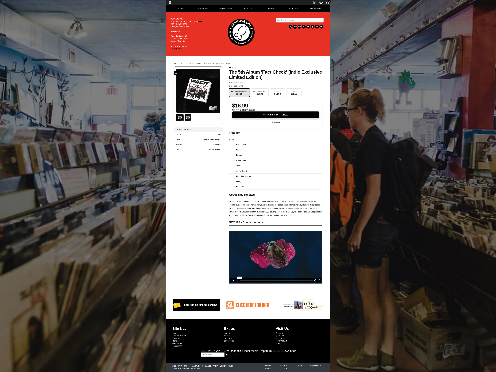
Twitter (280, 336)
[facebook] (304, 26)
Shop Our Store (179, 336)
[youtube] (312, 26)
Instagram (282, 341)
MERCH (271, 9)
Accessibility (315, 366)
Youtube (281, 338)
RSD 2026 (248, 9)
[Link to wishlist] (314, 3)
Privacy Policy (268, 367)
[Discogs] (299, 26)
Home (176, 63)
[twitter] (308, 26)
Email (279, 343)
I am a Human (233, 354)
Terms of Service (284, 367)
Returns (300, 366)
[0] (327, 3)
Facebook (281, 333)
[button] (203, 8)
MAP (200, 21)
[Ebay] (295, 26)
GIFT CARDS (293, 9)
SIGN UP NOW (176, 49)
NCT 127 (183, 63)
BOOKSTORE (315, 9)
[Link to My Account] (321, 3)
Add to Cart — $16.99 (277, 115)
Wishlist (277, 122)
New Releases (225, 9)
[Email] (321, 26)
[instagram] (317, 26)
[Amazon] (290, 26)
